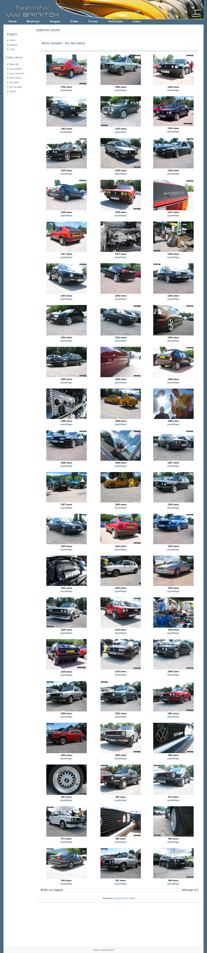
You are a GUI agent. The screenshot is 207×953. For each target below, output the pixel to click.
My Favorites (15, 87)
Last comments (16, 73)
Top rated (14, 82)
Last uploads (15, 68)
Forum (93, 21)
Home (12, 21)
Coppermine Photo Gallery (124, 898)
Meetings (33, 21)
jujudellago (66, 90)
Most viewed (15, 78)
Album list (14, 64)
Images (55, 21)
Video (74, 21)
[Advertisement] (17, 119)
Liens (137, 21)
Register (13, 45)
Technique (115, 21)
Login (12, 49)
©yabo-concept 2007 (103, 950)
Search (12, 91)
